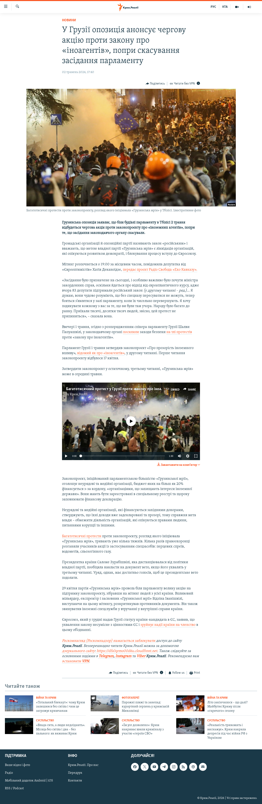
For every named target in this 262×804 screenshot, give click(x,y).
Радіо (9, 773)
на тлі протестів (179, 332)
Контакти (75, 780)
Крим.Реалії (78, 394)
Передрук (75, 773)
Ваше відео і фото (17, 765)
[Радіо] (249, 7)
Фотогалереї (130, 697)
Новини (69, 20)
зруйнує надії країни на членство (167, 625)
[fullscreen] (196, 456)
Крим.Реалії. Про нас (83, 765)
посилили (131, 332)
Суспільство (45, 720)
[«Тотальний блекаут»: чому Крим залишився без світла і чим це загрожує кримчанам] (19, 703)
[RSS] (183, 767)
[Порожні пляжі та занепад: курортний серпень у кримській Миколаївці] (105, 703)
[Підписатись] (203, 767)
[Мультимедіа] (237, 7)
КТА (225, 7)
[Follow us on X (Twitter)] (144, 767)
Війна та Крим (46, 697)
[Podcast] (193, 767)
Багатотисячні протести (81, 536)
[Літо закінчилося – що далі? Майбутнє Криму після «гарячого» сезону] (190, 703)
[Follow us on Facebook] (135, 767)
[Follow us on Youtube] (154, 767)
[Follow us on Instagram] (174, 767)
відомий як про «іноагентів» (100, 353)
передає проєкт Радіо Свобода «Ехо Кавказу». (160, 270)
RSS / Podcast (14, 788)
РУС (213, 7)
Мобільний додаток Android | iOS (29, 780)
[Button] (155, 83)
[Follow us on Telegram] (164, 767)
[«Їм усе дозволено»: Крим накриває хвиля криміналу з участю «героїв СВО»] (105, 726)
